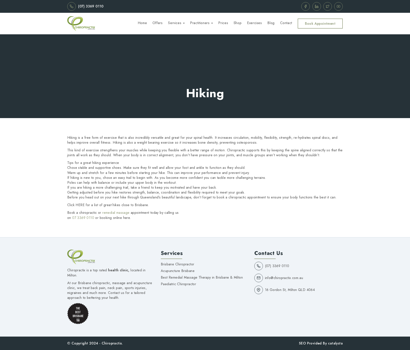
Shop (238, 22)
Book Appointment (320, 23)
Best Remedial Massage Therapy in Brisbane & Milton (202, 277)
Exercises (254, 22)
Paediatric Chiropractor (178, 284)
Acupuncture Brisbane (178, 270)
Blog (271, 22)
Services (174, 22)
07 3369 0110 (83, 217)
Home (142, 22)
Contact (286, 22)
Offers (157, 22)
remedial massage (115, 212)
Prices (223, 22)
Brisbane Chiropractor (177, 264)
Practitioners (199, 22)
